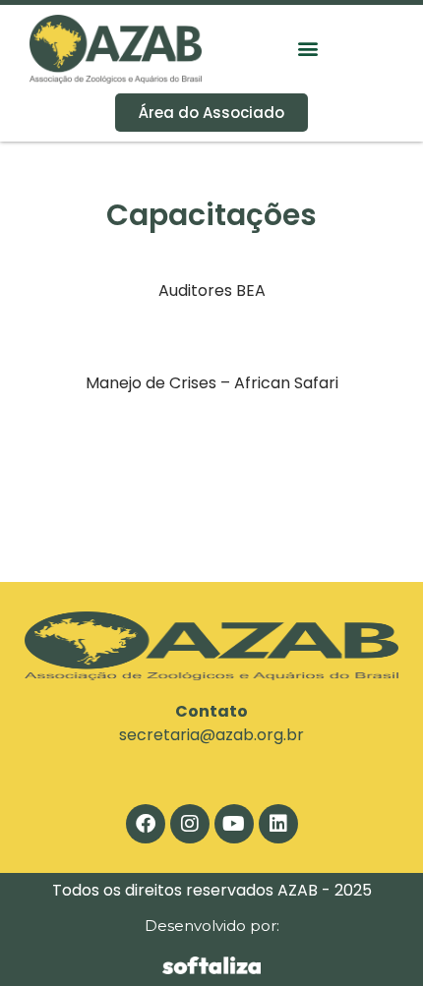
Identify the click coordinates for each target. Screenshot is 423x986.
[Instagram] (190, 823)
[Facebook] (145, 823)
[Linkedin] (278, 823)
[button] (307, 48)
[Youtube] (234, 823)
